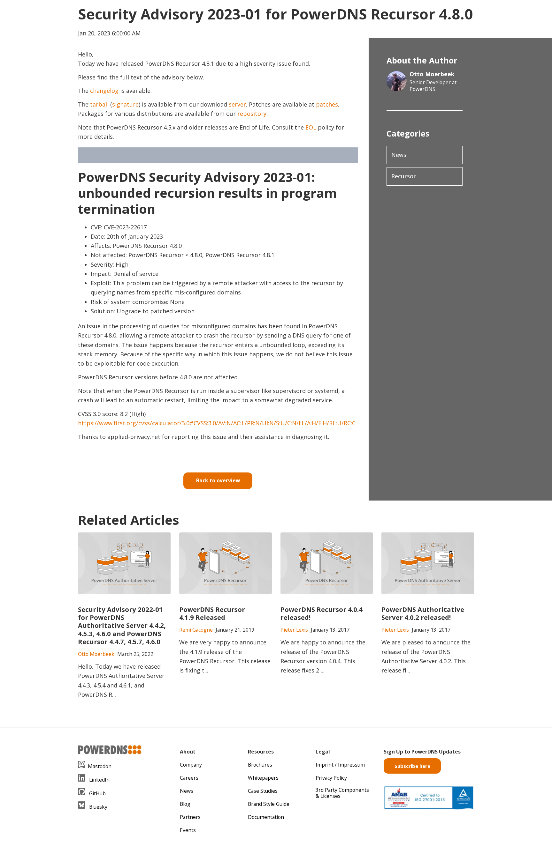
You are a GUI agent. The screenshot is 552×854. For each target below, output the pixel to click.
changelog (104, 90)
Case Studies (263, 790)
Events (188, 830)
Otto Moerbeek (432, 74)
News (398, 155)
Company (191, 764)
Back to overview (218, 480)
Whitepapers (263, 777)
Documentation (266, 817)
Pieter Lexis (294, 629)
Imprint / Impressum (340, 764)
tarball (99, 104)
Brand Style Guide (268, 803)
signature (125, 104)
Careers (189, 777)
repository (251, 113)
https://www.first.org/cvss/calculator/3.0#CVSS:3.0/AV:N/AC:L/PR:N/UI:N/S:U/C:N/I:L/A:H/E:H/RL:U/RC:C (217, 423)
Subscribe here (412, 766)
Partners (190, 817)
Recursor (403, 176)
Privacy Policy (331, 777)
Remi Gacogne (196, 629)
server (237, 104)
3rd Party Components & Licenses (342, 792)
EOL (310, 127)
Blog (185, 803)
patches (327, 104)
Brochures (260, 764)
